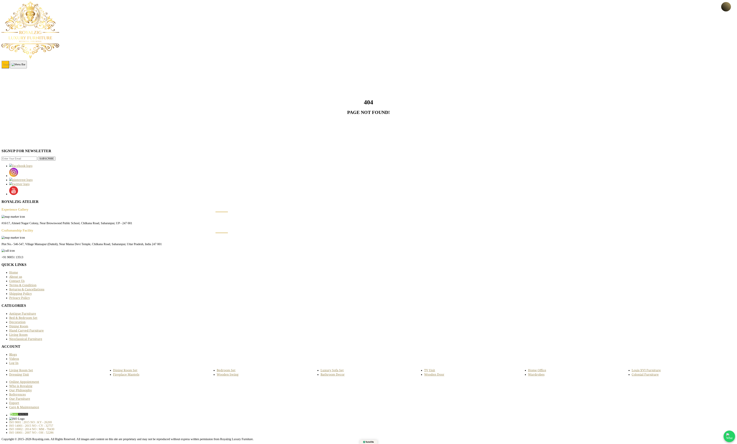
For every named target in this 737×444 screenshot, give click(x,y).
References (17, 394)
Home (13, 272)
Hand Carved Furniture (26, 330)
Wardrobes (536, 374)
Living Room (18, 335)
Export (14, 403)
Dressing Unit (19, 374)
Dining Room (18, 326)
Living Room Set (21, 370)
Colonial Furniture (645, 374)
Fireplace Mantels (126, 374)
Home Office (537, 370)
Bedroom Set (226, 370)
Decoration (17, 322)
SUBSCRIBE (46, 158)
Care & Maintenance (24, 407)
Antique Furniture (22, 313)
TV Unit (429, 370)
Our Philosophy (20, 390)
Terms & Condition (22, 285)
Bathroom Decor (333, 374)
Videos (14, 359)
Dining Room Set (125, 370)
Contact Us (17, 281)
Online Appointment (24, 382)
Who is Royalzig (20, 386)
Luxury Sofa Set (332, 370)
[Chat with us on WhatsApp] (729, 436)
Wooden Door (434, 374)
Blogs (13, 354)
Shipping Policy (20, 293)
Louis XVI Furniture (646, 370)
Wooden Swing (228, 374)
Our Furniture (19, 399)
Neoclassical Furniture (25, 339)
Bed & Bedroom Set (23, 318)
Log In (13, 363)
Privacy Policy (19, 298)
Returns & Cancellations (26, 289)
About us (15, 277)
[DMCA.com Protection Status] (18, 415)
